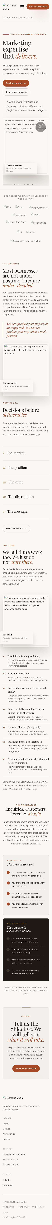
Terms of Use (23, 1206)
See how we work (16, 83)
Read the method (16, 528)
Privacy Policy (9, 1206)
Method (6, 1128)
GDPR (5, 1212)
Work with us (9, 1133)
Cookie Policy (38, 1206)
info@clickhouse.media (14, 1154)
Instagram (7, 1185)
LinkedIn (6, 1179)
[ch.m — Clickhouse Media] (10, 7)
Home (5, 1123)
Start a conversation (38, 6)
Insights (6, 1139)
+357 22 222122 (10, 1159)
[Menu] (22, 6)
